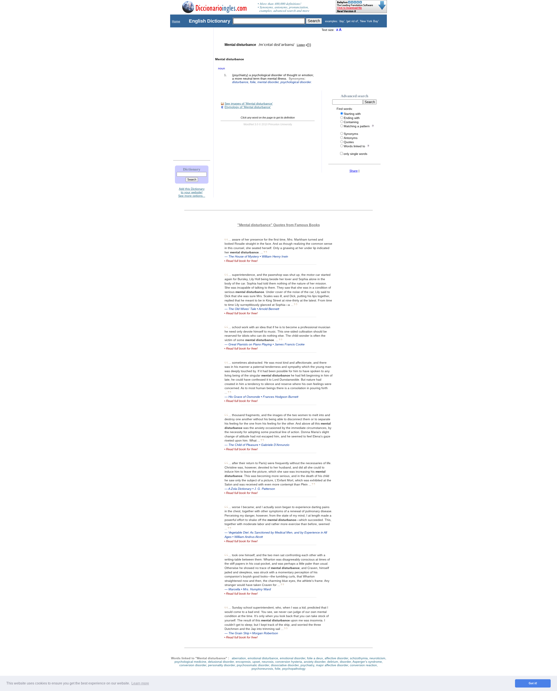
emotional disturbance (263, 658)
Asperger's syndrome (367, 661)
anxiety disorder (314, 661)
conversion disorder (192, 665)
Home (176, 21)
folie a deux (315, 658)
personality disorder (221, 665)
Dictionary (191, 169)
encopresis (243, 661)
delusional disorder (221, 661)
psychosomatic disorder (253, 665)
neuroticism (377, 658)
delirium (332, 661)
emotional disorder (292, 658)
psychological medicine (190, 661)
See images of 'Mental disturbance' (249, 103)
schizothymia (359, 658)
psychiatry (307, 665)
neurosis (267, 661)
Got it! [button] (533, 683)
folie (253, 82)
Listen (301, 45)
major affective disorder (332, 665)
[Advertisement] (187, 93)
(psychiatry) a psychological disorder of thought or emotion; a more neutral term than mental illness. (273, 78)
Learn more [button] (140, 683)
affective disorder (336, 658)
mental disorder (268, 82)
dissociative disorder (285, 665)
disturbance (240, 82)
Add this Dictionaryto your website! (192, 190)
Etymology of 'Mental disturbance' (248, 107)
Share (353, 170)
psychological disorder (295, 82)
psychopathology (293, 668)
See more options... (191, 195)
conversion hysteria (288, 661)
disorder (345, 661)
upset (256, 661)
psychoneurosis (262, 668)
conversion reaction (363, 665)
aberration (239, 658)
